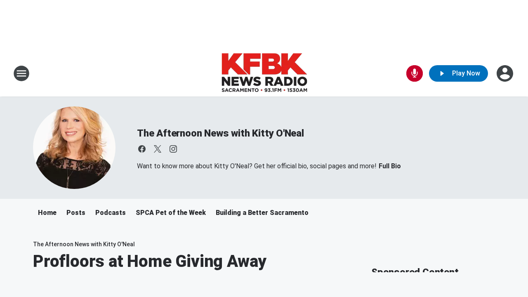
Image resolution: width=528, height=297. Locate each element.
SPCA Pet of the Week (171, 213)
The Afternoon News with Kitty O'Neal (220, 133)
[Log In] (506, 73)
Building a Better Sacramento (262, 213)
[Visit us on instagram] (173, 149)
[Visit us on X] (158, 149)
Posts (75, 213)
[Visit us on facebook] (142, 149)
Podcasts (110, 213)
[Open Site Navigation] (21, 73)
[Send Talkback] (414, 73)
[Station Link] (264, 73)
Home (47, 213)
